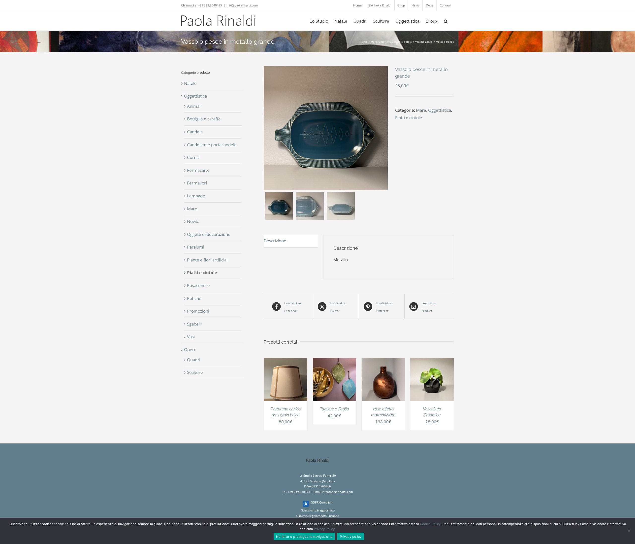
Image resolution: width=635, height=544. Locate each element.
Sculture (195, 372)
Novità (193, 221)
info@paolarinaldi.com (242, 5)
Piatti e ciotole (408, 117)
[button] (446, 21)
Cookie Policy (430, 524)
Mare (421, 110)
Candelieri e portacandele (212, 144)
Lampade (196, 196)
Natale (190, 83)
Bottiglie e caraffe (204, 119)
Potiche (194, 298)
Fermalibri (197, 183)
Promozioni (198, 311)
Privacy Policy (324, 529)
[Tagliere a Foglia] (334, 361)
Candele (195, 132)
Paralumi (195, 247)
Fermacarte (198, 170)
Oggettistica (439, 110)
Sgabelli (194, 324)
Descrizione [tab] (275, 241)
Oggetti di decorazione (208, 234)
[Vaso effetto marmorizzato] (383, 361)
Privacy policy (351, 537)
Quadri (193, 360)
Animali (194, 106)
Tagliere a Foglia (334, 409)
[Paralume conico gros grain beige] (285, 361)
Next (384, 128)
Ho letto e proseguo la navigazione (304, 537)
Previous (267, 128)
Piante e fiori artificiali (207, 260)
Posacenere (198, 285)
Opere (190, 349)
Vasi (191, 336)
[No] (628, 530)
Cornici (193, 157)
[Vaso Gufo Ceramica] (432, 361)
